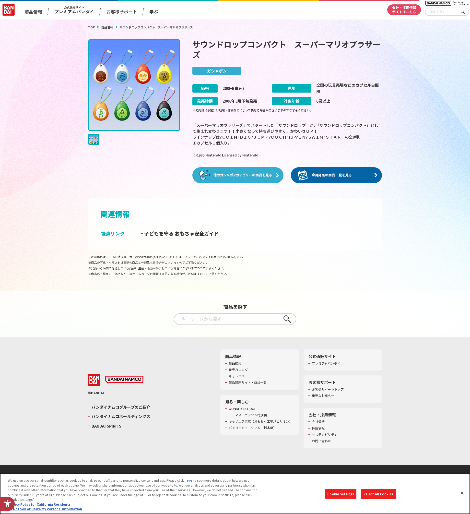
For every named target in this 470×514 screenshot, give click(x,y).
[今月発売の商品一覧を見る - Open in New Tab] (336, 175)
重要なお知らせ (323, 396)
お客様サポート (121, 11)
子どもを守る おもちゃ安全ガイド (181, 233)
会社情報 (318, 421)
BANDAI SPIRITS (106, 426)
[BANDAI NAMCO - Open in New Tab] (124, 380)
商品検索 (235, 363)
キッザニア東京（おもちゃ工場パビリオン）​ (260, 421)
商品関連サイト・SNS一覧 (248, 382)
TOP (91, 27)
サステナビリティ (324, 434)
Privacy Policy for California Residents (39, 504)
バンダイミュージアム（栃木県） (252, 428)
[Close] (462, 493)
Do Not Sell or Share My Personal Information (45, 509)
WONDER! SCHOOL (242, 408)
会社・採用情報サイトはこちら (404, 9)
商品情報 (107, 27)
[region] (235, 493)
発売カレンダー (240, 370)
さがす (465, 12)
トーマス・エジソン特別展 (248, 415)
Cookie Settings (340, 493)
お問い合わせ (321, 441)
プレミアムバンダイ (326, 363)
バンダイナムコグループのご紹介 (121, 407)
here (188, 480)
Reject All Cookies (378, 493)
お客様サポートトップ (328, 389)
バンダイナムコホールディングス (121, 416)
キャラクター (238, 376)
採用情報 (318, 428)
